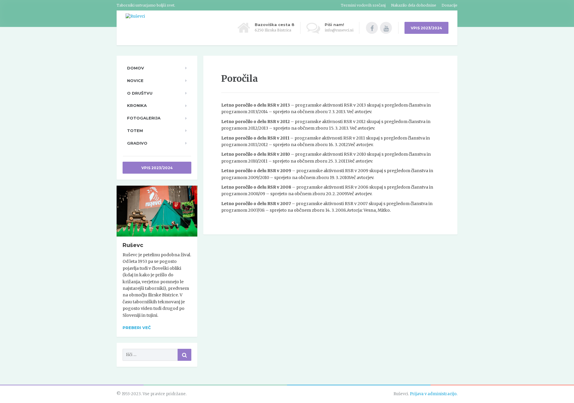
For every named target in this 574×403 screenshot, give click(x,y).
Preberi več (137, 327)
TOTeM (135, 130)
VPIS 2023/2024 (426, 28)
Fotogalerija (144, 118)
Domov (135, 68)
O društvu (139, 93)
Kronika (137, 105)
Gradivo (137, 143)
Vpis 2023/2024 (157, 168)
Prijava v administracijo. (433, 393)
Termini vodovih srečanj (363, 5)
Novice (135, 80)
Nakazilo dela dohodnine (413, 5)
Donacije (449, 5)
